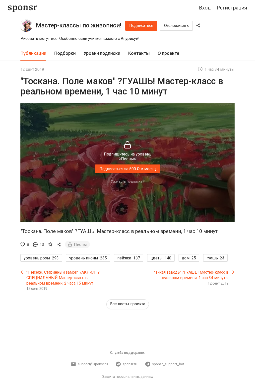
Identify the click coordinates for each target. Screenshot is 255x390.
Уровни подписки (102, 53)
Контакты (139, 53)
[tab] (33, 53)
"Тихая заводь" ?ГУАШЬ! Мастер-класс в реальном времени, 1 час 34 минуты (191, 275)
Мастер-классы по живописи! (78, 25)
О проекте (168, 53)
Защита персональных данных (127, 377)
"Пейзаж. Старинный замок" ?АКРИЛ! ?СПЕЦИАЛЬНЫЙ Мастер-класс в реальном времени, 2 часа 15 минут (63, 277)
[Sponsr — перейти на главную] (22, 7)
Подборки (65, 53)
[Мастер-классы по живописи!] (26, 25)
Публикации (33, 53)
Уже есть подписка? (127, 181)
